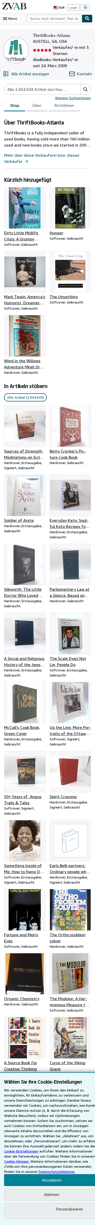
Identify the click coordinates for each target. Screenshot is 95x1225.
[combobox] (54, 18)
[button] (85, 89)
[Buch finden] (87, 18)
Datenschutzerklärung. (57, 1171)
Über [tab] (36, 105)
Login (73, 7)
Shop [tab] (14, 105)
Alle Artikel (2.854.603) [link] (25, 397)
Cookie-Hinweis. (16, 1161)
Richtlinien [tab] (64, 105)
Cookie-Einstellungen (21, 1151)
